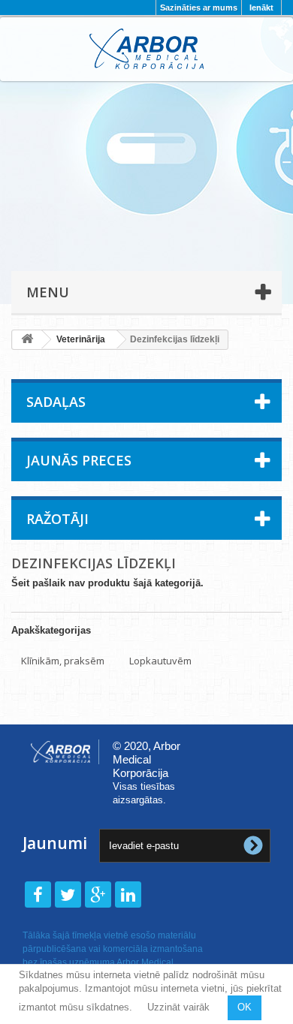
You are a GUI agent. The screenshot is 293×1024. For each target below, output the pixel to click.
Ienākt (261, 7)
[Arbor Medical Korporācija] (146, 49)
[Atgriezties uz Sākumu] (27, 339)
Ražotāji (57, 519)
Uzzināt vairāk (178, 1007)
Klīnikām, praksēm (62, 660)
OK (244, 1007)
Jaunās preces (78, 460)
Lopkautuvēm (160, 660)
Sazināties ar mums (198, 7)
